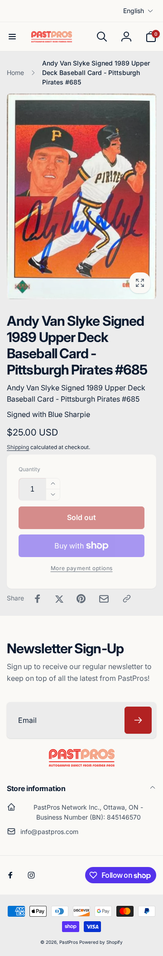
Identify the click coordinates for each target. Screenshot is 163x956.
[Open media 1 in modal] (81, 196)
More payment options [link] (82, 568)
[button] (12, 37)
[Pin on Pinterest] (81, 598)
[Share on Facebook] (37, 598)
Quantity (29, 469)
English (133, 10)
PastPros (68, 942)
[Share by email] (104, 599)
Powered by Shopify (101, 942)
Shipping (18, 447)
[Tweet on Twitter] (59, 598)
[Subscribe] (138, 720)
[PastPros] (82, 764)
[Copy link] (126, 598)
